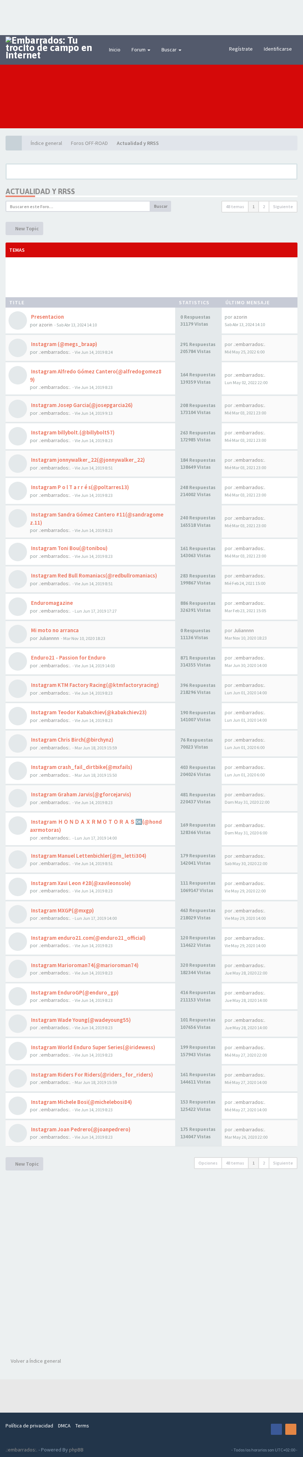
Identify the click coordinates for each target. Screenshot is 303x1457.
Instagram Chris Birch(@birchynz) (71, 739)
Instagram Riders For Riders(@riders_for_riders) (91, 1074)
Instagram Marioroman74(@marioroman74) (84, 965)
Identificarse (278, 48)
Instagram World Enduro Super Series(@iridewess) (92, 1047)
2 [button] (264, 206)
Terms (82, 1425)
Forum (139, 49)
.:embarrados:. (55, 352)
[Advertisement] (151, 16)
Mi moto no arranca (54, 630)
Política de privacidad (29, 1425)
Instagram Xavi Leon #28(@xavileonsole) (80, 883)
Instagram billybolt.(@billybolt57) (72, 432)
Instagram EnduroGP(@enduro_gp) (74, 992)
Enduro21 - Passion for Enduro (68, 657)
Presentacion (47, 316)
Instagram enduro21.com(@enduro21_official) (88, 937)
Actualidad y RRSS (40, 191)
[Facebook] (276, 1429)
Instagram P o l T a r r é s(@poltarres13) (79, 487)
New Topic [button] (26, 228)
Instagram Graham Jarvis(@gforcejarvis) (80, 794)
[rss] (290, 1429)
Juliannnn (49, 638)
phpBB (76, 1449)
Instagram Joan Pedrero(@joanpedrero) (80, 1129)
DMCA (64, 1425)
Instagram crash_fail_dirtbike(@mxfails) (81, 766)
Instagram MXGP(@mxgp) (62, 910)
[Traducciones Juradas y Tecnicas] (262, 1429)
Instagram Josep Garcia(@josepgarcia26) (81, 405)
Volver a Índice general (35, 1361)
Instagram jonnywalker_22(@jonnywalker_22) (87, 459)
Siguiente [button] (283, 206)
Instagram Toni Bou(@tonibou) (69, 548)
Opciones (208, 1163)
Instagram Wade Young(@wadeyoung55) (80, 1019)
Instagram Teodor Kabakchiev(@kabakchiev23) (88, 712)
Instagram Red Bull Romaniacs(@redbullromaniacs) (93, 575)
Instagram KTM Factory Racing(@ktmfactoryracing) (94, 684)
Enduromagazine (51, 602)
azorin (45, 324)
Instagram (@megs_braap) (63, 344)
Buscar (169, 49)
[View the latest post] (250, 317)
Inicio (114, 49)
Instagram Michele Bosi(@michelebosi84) (81, 1101)
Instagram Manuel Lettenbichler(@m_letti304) (88, 855)
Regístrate (241, 48)
